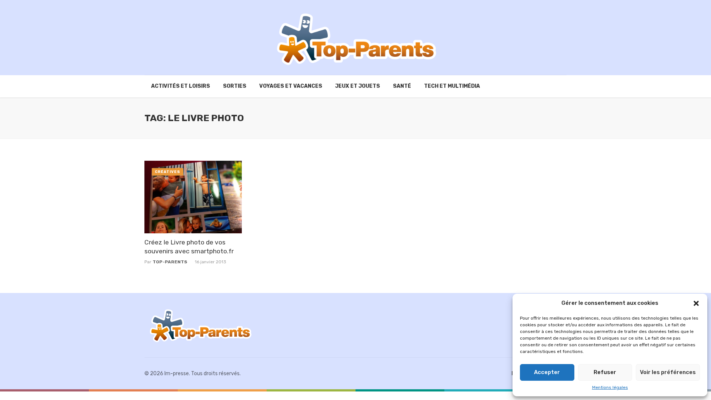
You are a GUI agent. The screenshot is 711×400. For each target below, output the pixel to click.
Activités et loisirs (180, 86)
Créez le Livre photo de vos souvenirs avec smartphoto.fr (189, 247)
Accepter (547, 372)
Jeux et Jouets (357, 86)
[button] (696, 303)
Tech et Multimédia (452, 86)
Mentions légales (610, 387)
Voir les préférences (668, 372)
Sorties (234, 86)
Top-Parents (170, 261)
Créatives (167, 172)
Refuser (605, 372)
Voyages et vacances (290, 86)
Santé (402, 86)
